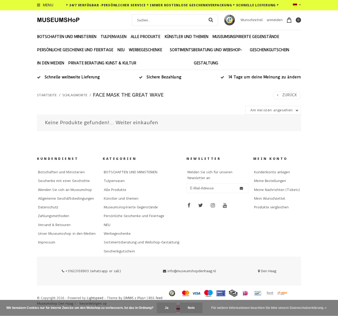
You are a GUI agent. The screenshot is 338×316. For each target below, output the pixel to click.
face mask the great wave (128, 95)
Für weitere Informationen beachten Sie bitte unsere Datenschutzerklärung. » (269, 308)
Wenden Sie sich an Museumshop (65, 190)
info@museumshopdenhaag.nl (191, 271)
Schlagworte (74, 95)
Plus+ (141, 298)
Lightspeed (95, 298)
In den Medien (50, 63)
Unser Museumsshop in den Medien (67, 234)
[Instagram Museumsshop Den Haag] (213, 205)
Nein (191, 308)
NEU (121, 50)
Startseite (47, 95)
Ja (166, 308)
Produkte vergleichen (271, 207)
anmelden (275, 20)
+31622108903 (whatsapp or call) (92, 271)
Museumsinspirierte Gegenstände (246, 37)
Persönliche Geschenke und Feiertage (75, 50)
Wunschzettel (252, 20)
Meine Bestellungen (270, 181)
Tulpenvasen (113, 37)
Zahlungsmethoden (53, 216)
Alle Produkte (145, 37)
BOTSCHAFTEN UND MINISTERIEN (66, 37)
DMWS (129, 298)
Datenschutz (48, 207)
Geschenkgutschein (269, 50)
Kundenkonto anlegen (272, 172)
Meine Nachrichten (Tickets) (277, 190)
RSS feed (155, 298)
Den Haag (268, 271)
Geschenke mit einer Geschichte (64, 181)
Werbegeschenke (145, 50)
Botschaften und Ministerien (61, 172)
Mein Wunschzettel (269, 198)
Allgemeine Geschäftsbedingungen (66, 198)
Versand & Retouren (54, 225)
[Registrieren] (241, 188)
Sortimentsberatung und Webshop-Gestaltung (206, 56)
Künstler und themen (186, 37)
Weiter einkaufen (137, 122)
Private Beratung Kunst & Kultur (102, 63)
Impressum (46, 242)
